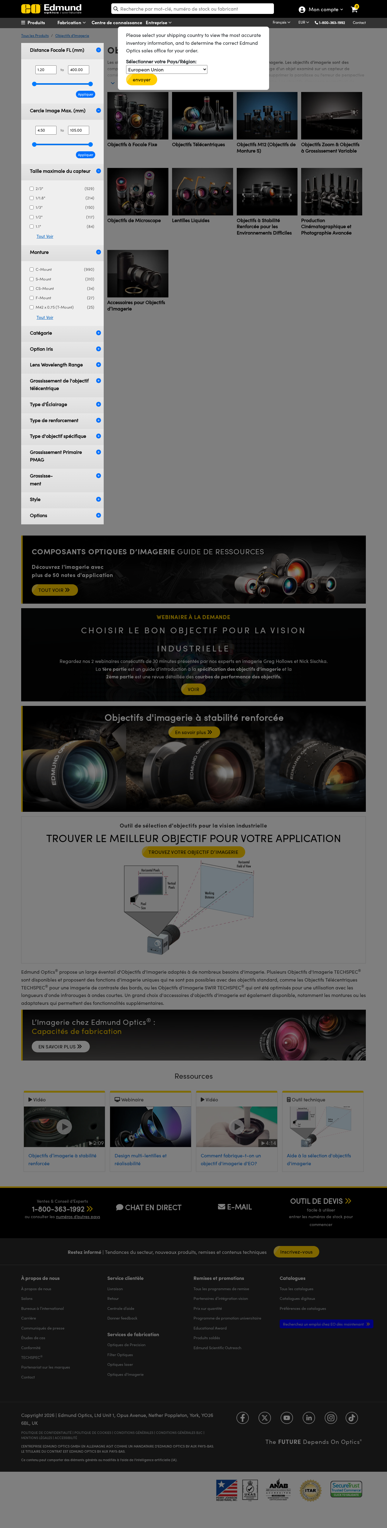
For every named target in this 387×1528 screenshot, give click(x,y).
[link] (358, 5)
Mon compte (323, 10)
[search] (192, 8)
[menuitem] (44, 22)
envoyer (142, 79)
